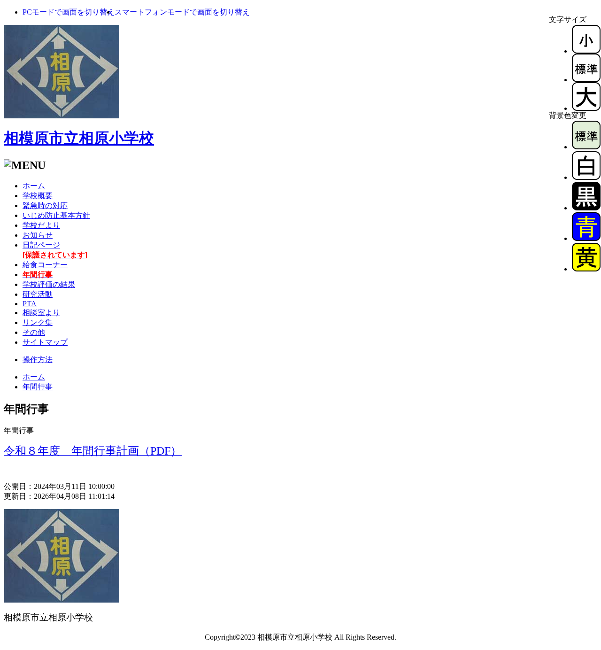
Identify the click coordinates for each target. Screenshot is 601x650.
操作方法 (38, 360)
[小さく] (586, 51)
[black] (586, 208)
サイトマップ (45, 342)
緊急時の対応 (45, 205)
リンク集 (38, 322)
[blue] (586, 238)
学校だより (41, 225)
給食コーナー (45, 265)
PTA (30, 304)
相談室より (41, 313)
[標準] (586, 80)
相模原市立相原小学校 (79, 138)
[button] (69, 12)
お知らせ (38, 235)
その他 (34, 332)
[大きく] (586, 108)
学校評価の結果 (49, 284)
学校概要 (38, 196)
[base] (586, 147)
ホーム (34, 186)
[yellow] (586, 269)
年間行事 (38, 387)
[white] (586, 177)
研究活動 (38, 294)
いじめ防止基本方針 (56, 215)
